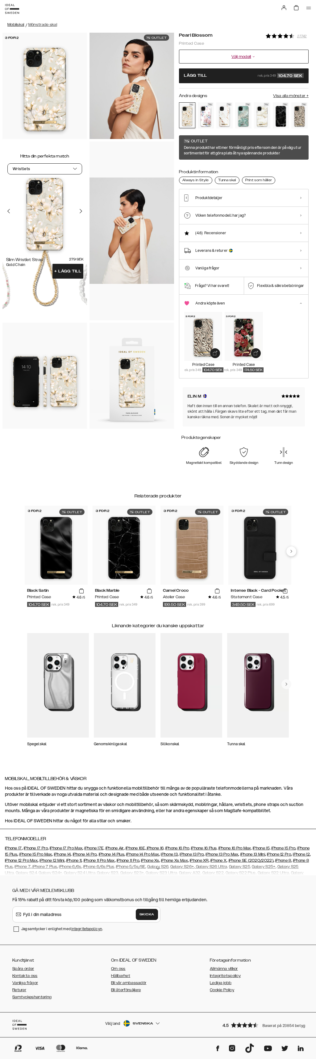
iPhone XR (199, 860)
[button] (263, 1025)
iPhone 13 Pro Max (222, 854)
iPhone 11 (74, 860)
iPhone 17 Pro (36, 848)
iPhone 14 (62, 854)
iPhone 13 (169, 854)
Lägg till (67, 271)
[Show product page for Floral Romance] (206, 115)
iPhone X (218, 860)
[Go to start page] (12, 9)
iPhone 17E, (94, 848)
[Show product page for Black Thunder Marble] (281, 115)
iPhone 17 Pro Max (66, 848)
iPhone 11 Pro (128, 860)
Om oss (118, 969)
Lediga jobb (220, 983)
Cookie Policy (222, 990)
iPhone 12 (301, 854)
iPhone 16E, (136, 848)
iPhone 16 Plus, (204, 848)
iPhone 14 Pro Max (142, 854)
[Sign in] (284, 8)
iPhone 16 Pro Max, (235, 848)
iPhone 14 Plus (111, 854)
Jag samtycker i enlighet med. (62, 928)
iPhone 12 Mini (52, 860)
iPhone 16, (155, 848)
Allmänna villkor (224, 969)
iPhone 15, (261, 848)
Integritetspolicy (225, 976)
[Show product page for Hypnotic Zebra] (299, 115)
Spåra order (23, 969)
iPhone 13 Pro (192, 854)
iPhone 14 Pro (85, 854)
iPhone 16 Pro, (177, 848)
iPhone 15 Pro (283, 848)
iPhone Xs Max (174, 860)
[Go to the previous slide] (8, 211)
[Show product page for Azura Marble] (243, 115)
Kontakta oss (25, 976)
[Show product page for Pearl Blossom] (187, 115)
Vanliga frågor (25, 983)
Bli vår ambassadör (128, 983)
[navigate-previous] (291, 551)
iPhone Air (115, 848)
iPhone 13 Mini (252, 854)
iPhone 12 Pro (279, 854)
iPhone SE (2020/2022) (251, 860)
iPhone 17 (13, 848)
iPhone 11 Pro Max (99, 860)
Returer (19, 990)
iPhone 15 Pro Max (35, 854)
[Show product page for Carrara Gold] (224, 115)
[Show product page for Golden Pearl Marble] (262, 115)
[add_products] (215, 353)
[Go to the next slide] (81, 211)
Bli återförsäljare (126, 990)
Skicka (146, 914)
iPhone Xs (150, 860)
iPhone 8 (283, 860)
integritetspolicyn (86, 928)
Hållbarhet (120, 976)
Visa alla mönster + (291, 96)
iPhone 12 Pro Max (21, 860)
